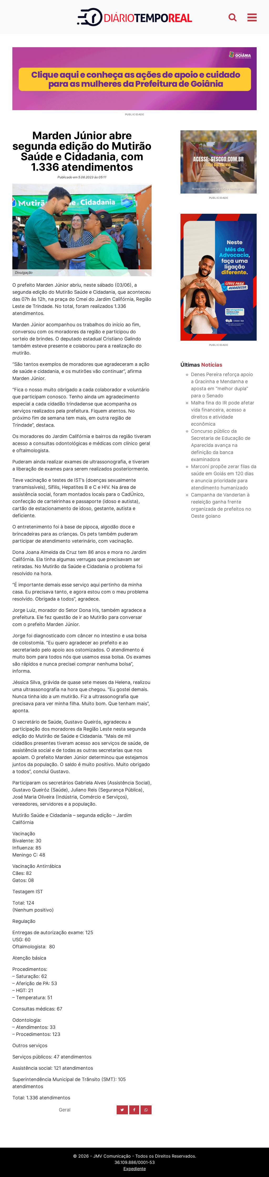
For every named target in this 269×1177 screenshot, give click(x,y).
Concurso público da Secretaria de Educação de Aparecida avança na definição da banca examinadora (220, 445)
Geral (64, 1109)
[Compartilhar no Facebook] (134, 1109)
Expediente (134, 1168)
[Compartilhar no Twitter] (122, 1109)
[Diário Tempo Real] (134, 16)
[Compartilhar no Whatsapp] (146, 1109)
